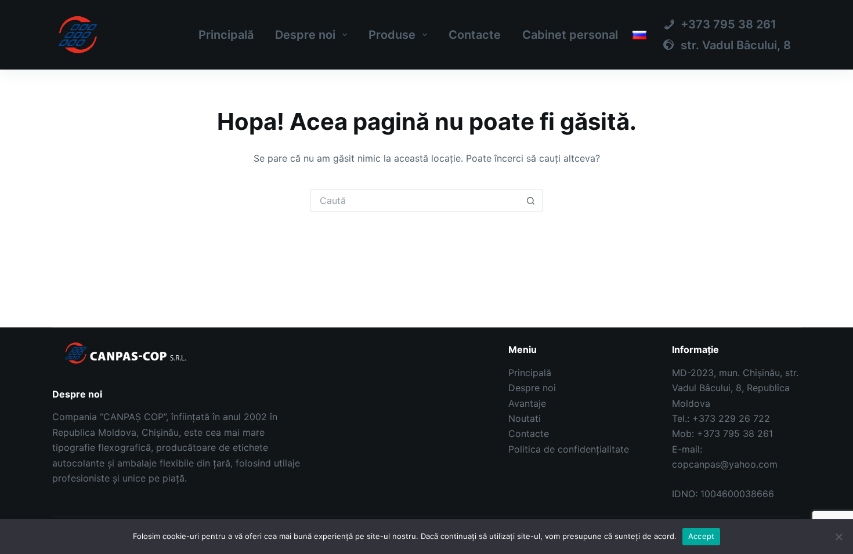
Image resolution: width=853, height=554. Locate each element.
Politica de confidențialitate (568, 449)
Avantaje (527, 403)
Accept (701, 536)
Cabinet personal (570, 35)
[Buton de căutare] (531, 200)
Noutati (524, 418)
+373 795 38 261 (735, 433)
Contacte (475, 35)
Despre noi (305, 35)
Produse (391, 35)
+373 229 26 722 (731, 418)
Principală (226, 35)
